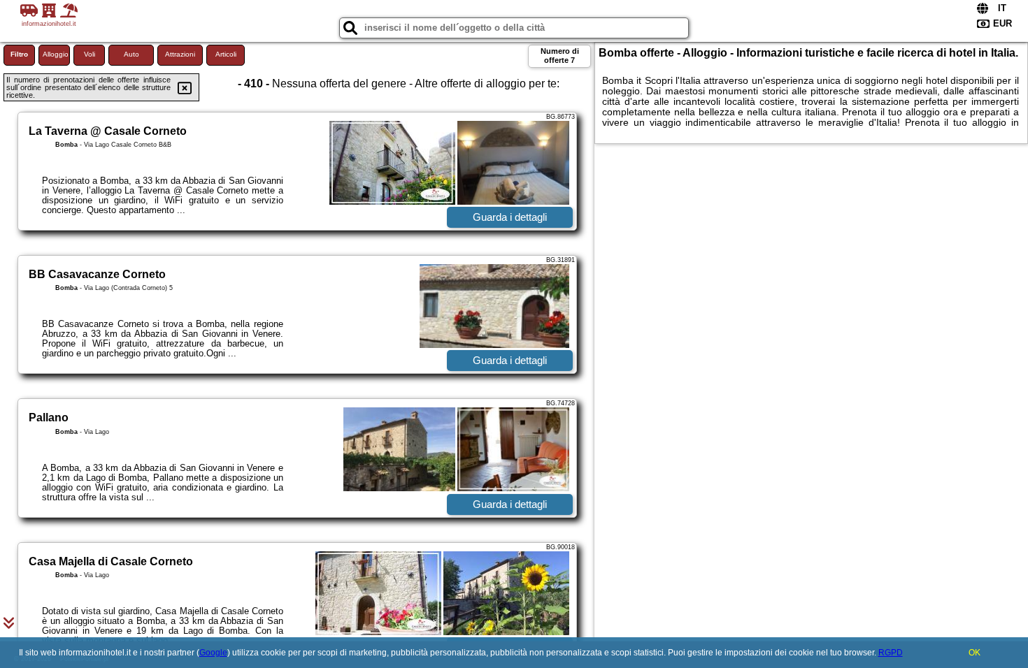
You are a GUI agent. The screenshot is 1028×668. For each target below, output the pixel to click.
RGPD (890, 653)
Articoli (225, 54)
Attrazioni (180, 54)
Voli (89, 54)
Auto (131, 54)
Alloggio (56, 54)
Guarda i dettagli (510, 217)
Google (213, 653)
